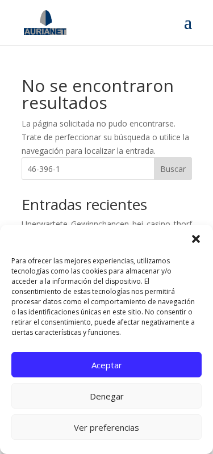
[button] (196, 239)
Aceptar (106, 365)
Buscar (173, 168)
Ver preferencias (106, 427)
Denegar (107, 396)
